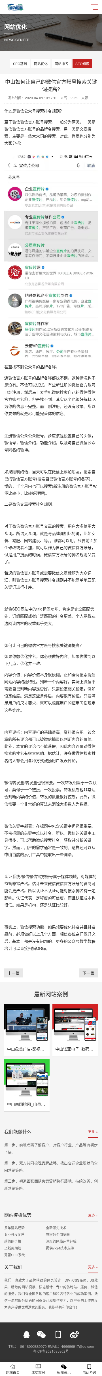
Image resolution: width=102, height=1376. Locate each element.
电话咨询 (89, 1372)
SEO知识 (82, 63)
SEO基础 (20, 63)
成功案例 (38, 1372)
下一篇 (88, 973)
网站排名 (61, 63)
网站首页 (13, 1372)
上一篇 (14, 973)
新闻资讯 (64, 1372)
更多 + (93, 1131)
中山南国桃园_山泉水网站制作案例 (38, 1104)
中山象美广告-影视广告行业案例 (35, 1049)
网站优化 (41, 63)
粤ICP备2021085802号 (51, 1351)
